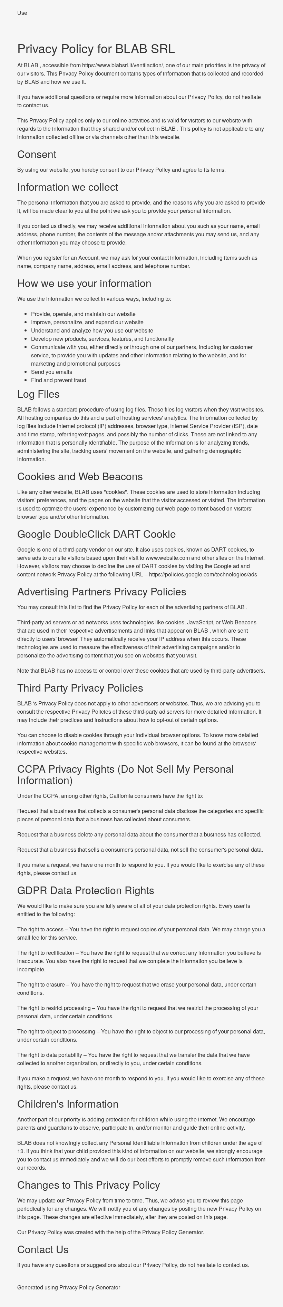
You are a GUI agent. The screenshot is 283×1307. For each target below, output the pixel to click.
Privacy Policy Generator (172, 1232)
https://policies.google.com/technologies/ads (203, 574)
